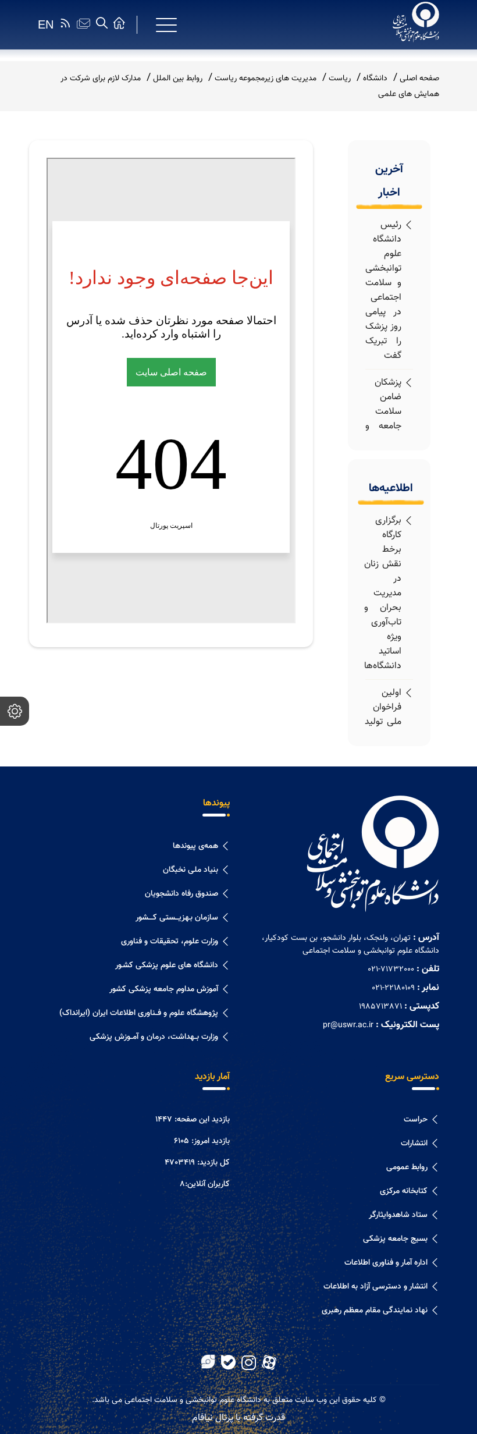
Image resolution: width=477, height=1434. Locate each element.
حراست (416, 1119)
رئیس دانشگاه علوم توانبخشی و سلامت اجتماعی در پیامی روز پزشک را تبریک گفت (383, 290)
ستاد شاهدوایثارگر (398, 1215)
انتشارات (414, 1143)
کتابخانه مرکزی (404, 1191)
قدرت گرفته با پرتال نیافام (238, 1418)
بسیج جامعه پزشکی (395, 1239)
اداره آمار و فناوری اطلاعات (386, 1262)
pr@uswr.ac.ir (348, 1025)
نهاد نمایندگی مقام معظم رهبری (375, 1310)
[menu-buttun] (166, 25)
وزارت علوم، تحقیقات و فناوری (169, 941)
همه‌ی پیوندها (195, 846)
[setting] (14, 711)
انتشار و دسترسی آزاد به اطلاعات (375, 1286)
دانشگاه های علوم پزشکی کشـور (166, 965)
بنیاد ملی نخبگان (190, 870)
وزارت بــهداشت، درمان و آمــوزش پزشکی (154, 1037)
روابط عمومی (407, 1167)
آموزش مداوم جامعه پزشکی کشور (163, 989)
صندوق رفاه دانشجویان (181, 894)
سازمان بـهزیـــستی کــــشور (177, 917)
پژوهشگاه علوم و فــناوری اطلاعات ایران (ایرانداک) (138, 1013)
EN (46, 24)
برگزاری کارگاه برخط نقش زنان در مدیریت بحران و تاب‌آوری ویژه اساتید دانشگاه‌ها (382, 593)
